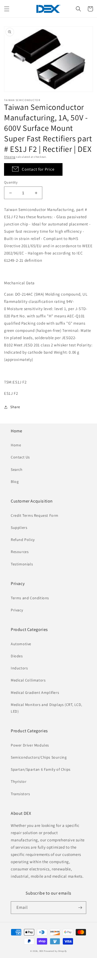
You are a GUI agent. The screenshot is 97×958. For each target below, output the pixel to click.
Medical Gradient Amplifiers (35, 692)
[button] (7, 9)
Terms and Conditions (30, 597)
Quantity (11, 182)
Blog (15, 481)
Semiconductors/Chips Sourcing (39, 757)
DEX (41, 950)
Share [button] (15, 406)
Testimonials (22, 564)
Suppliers (19, 527)
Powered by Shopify (55, 950)
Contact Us (20, 457)
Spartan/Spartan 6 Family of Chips (41, 769)
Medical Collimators (28, 680)
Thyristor (18, 781)
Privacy (17, 610)
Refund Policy (23, 539)
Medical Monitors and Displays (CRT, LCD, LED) (46, 708)
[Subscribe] (80, 907)
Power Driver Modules (30, 745)
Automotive (21, 643)
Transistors (20, 793)
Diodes (17, 656)
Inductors (19, 668)
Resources (20, 551)
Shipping (9, 157)
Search (17, 469)
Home (16, 445)
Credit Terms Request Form (34, 515)
